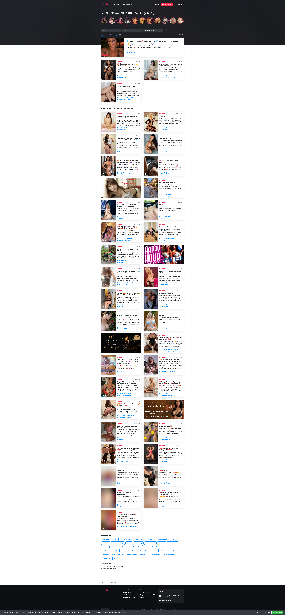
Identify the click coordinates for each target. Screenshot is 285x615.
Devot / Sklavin (149, 539)
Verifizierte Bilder (109, 34)
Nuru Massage (138, 543)
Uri (105, 582)
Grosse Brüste (125, 550)
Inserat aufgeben (167, 4)
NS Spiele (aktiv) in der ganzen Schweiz (113, 566)
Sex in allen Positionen (118, 554)
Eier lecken (105, 546)
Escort (124, 546)
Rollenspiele (161, 543)
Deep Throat (105, 543)
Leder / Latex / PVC (150, 543)
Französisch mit (149, 546)
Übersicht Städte (145, 592)
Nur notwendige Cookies (263, 612)
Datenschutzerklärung (122, 612)
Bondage (114, 539)
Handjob (134, 550)
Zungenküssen (106, 558)
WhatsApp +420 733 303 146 (170, 596)
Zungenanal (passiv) (168, 554)
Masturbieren (153, 550)
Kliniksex (129, 543)
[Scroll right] (182, 22)
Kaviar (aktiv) (143, 550)
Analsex (172, 539)
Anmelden (180, 4)
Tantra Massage (172, 543)
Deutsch (155, 4)
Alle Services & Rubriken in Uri (111, 568)
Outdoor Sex (176, 550)
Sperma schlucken (132, 554)
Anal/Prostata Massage (126, 539)
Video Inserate (122, 34)
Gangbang (105, 550)
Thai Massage (115, 546)
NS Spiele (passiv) (165, 550)
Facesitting (132, 546)
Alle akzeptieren (277, 612)
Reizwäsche (105, 554)
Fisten (139, 546)
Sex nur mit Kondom (119, 558)
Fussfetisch (172, 546)
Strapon (142, 554)
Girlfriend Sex (114, 550)
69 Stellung (105, 539)
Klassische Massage (118, 543)
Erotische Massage (162, 539)
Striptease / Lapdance (154, 554)
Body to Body (139, 539)
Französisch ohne (161, 546)
